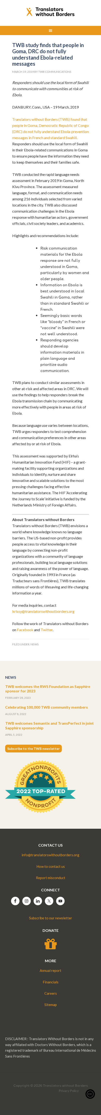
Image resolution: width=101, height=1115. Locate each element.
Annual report (50, 970)
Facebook (25, 629)
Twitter (47, 629)
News (35, 644)
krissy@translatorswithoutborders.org (43, 611)
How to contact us (50, 866)
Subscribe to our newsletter (50, 918)
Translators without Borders (50, 12)
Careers (50, 993)
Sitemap (50, 1004)
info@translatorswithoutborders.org (50, 855)
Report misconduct (50, 878)
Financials (50, 982)
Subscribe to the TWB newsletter (33, 749)
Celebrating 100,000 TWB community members (46, 707)
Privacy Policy (69, 1091)
